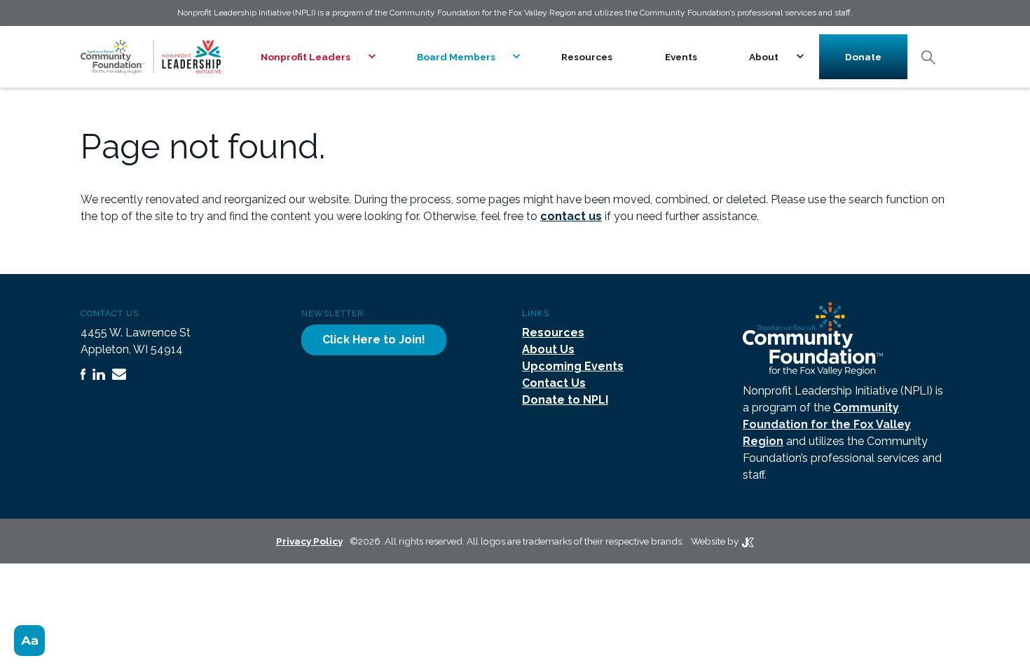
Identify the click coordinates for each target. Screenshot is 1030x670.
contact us (571, 216)
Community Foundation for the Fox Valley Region (827, 424)
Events (681, 56)
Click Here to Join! (373, 339)
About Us (548, 349)
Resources (586, 56)
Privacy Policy (309, 541)
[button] (313, 56)
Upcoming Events (573, 366)
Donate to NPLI (565, 399)
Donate (863, 56)
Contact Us (554, 383)
